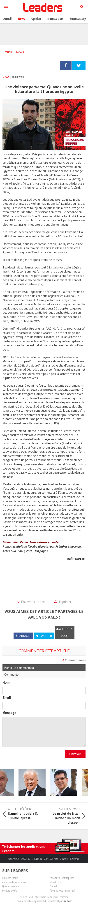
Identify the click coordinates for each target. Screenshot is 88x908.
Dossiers (25, 859)
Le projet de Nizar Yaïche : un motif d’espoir (66, 815)
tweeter (79, 65)
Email (6, 697)
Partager (66, 65)
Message (9, 712)
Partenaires (13, 859)
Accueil (7, 52)
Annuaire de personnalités (14, 882)
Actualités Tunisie (10, 878)
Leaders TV (37, 859)
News (20, 52)
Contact (53, 886)
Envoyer (75, 754)
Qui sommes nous (10, 886)
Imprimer (64, 602)
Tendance (74, 859)
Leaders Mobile (9, 890)
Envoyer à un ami (33, 602)
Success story (51, 859)
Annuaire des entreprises (62, 878)
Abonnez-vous (65, 632)
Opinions (64, 859)
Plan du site (55, 882)
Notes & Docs (55, 18)
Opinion (36, 18)
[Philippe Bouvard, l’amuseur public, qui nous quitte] (29, 782)
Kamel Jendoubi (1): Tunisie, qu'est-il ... (23, 813)
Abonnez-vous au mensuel (62, 890)
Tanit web (67, 901)
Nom (5, 682)
